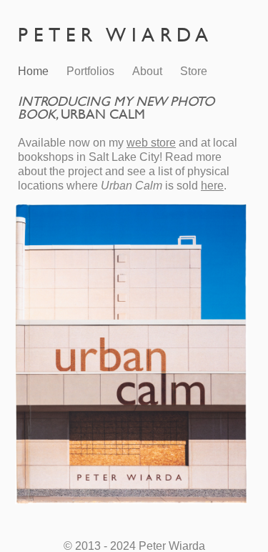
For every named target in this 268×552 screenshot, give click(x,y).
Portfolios (90, 71)
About (147, 71)
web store (151, 143)
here (212, 185)
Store (193, 71)
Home (33, 71)
